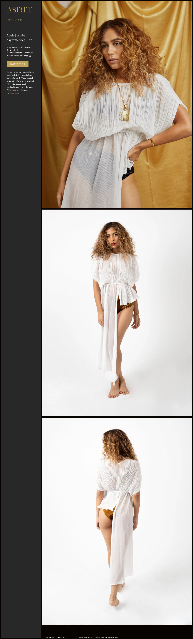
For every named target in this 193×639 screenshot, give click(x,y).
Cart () (18, 20)
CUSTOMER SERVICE (82, 637)
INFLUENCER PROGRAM (106, 637)
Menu (9, 20)
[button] (21, 48)
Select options (17, 64)
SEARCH (50, 637)
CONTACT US (63, 637)
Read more (14, 93)
